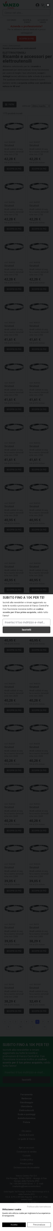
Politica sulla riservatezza (39, 1206)
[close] (48, 5)
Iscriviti (26, 629)
